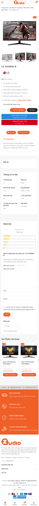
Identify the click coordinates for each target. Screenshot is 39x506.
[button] (3, 33)
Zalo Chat (12, 132)
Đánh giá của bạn (9, 265)
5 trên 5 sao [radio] (24, 265)
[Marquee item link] (14, 387)
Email (5, 299)
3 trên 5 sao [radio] (21, 265)
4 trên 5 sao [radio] (22, 265)
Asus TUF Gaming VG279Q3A (27, 363)
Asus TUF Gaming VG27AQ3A (9, 363)
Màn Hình (26, 8)
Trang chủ (4, 8)
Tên (5, 291)
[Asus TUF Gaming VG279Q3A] (29, 351)
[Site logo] (19, 2)
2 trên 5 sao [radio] (19, 265)
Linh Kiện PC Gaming (15, 8)
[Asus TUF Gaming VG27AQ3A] (10, 351)
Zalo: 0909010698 (7, 461)
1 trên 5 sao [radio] (18, 265)
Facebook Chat (24, 132)
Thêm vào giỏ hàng (18, 110)
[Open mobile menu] (2, 2)
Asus (4, 366)
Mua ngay (32, 110)
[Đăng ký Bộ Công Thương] (19, 497)
